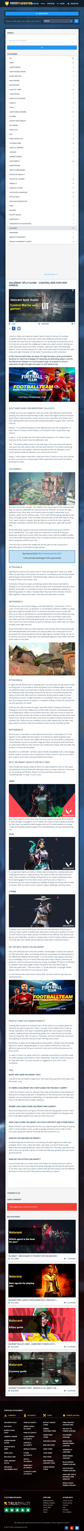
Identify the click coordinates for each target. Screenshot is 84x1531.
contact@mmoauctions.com (57, 177)
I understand (72, 186)
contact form (39, 179)
